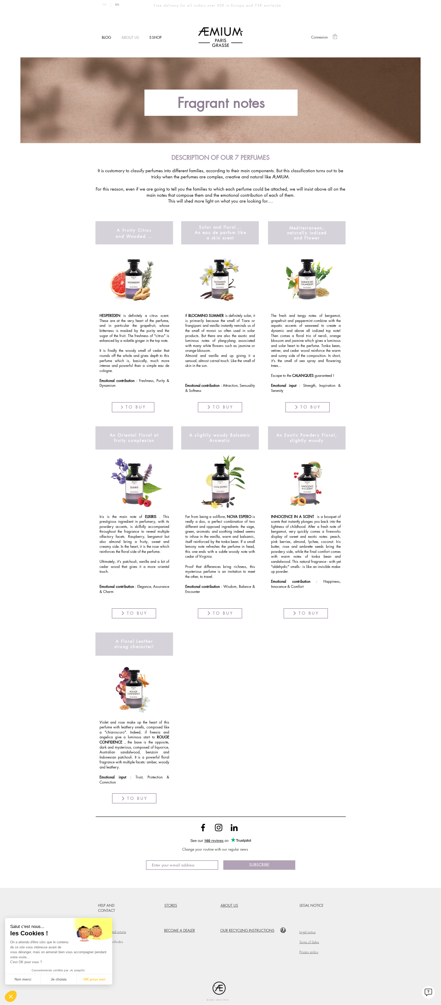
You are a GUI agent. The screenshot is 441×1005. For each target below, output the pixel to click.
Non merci (23, 979)
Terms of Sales (309, 942)
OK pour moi (94, 979)
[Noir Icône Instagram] (219, 828)
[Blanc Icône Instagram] (314, 5)
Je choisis (59, 979)
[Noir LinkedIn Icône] (234, 828)
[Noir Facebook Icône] (203, 828)
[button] (335, 36)
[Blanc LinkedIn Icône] (334, 5)
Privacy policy (308, 952)
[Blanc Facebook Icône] (324, 5)
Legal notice (307, 932)
